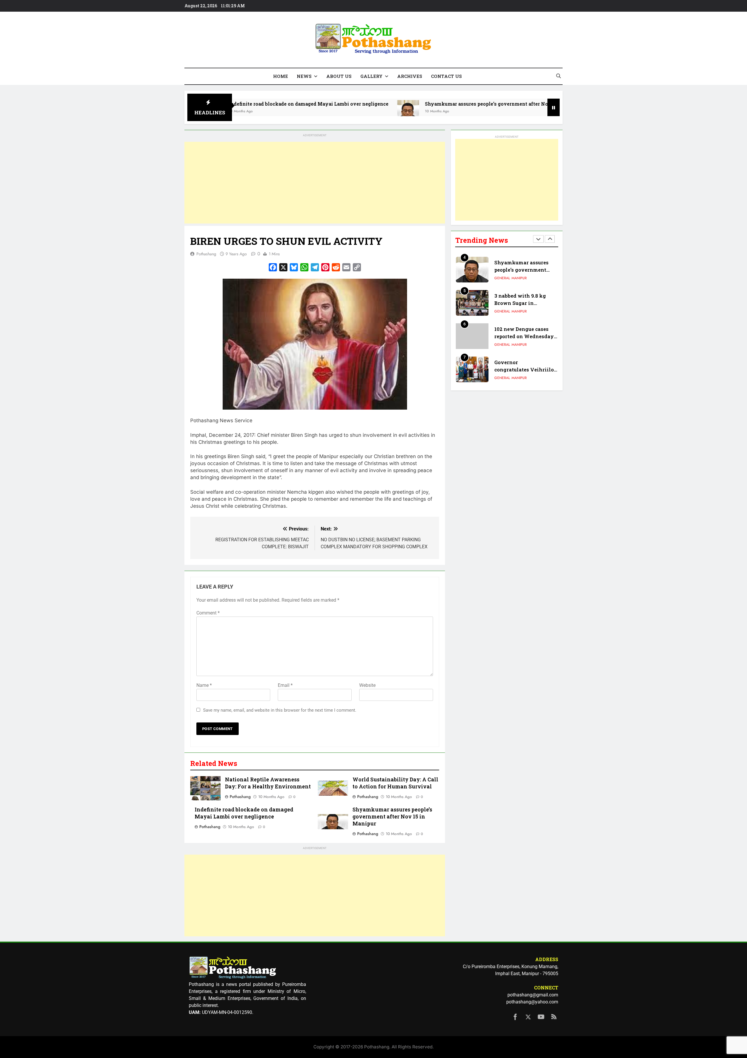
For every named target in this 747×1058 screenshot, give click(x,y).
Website (367, 685)
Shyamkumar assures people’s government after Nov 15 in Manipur (454, 104)
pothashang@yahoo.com (532, 1002)
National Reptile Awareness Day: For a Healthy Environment (268, 783)
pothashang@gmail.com (532, 995)
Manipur (519, 278)
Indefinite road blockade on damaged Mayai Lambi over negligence (257, 104)
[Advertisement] (314, 183)
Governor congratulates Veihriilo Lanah (524, 369)
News (304, 76)
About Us (339, 76)
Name (204, 685)
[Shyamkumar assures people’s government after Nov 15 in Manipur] (357, 111)
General (502, 278)
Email (285, 685)
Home (280, 76)
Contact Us (446, 76)
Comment (208, 613)
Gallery (371, 76)
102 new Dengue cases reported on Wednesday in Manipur (524, 336)
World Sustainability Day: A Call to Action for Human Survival (395, 783)
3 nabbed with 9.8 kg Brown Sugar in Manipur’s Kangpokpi (521, 303)
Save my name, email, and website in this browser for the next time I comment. (279, 710)
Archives (409, 76)
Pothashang (206, 254)
